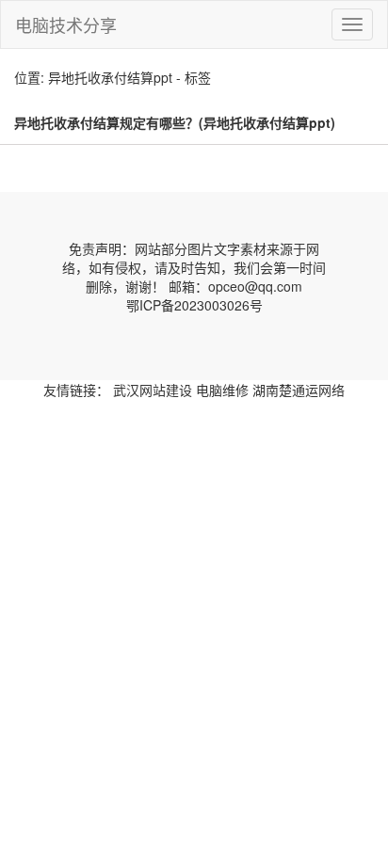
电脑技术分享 (66, 24)
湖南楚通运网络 (298, 389)
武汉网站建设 (152, 389)
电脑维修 (222, 389)
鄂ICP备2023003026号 (194, 304)
